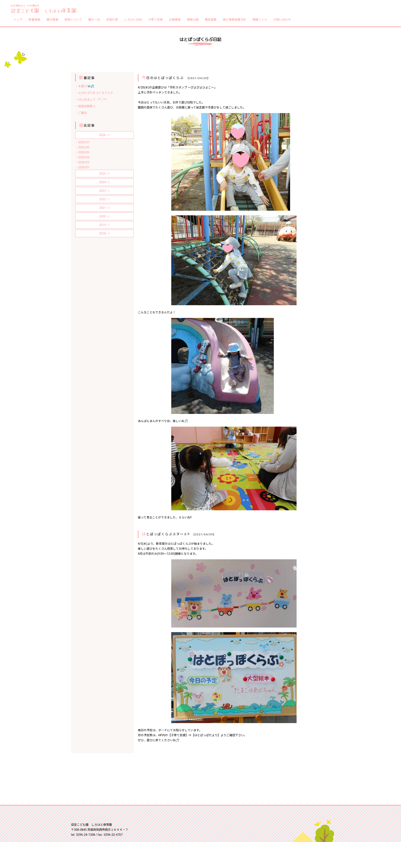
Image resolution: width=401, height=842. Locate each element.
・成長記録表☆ (85, 106)
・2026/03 (82, 162)
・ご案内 (81, 113)
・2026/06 (82, 147)
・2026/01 (82, 167)
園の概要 (52, 19)
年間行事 (112, 19)
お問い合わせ (282, 19)
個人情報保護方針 (234, 19)
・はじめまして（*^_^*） (92, 99)
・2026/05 (82, 152)
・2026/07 (82, 142)
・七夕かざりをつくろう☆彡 (94, 93)
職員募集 (211, 19)
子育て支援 (155, 19)
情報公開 (193, 19)
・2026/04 (82, 157)
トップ (18, 19)
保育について (73, 19)
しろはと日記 (133, 19)
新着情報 (34, 19)
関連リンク (260, 19)
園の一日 (94, 19)
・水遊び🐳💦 (84, 86)
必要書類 (175, 19)
